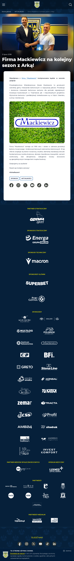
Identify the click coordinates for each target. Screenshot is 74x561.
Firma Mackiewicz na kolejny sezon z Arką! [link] (41, 11)
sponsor (14, 178)
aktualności (26, 178)
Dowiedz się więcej (17, 553)
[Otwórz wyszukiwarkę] (70, 5)
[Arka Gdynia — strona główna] (37, 4)
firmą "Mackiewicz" (29, 78)
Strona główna (6, 11)
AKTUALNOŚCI (19, 11)
